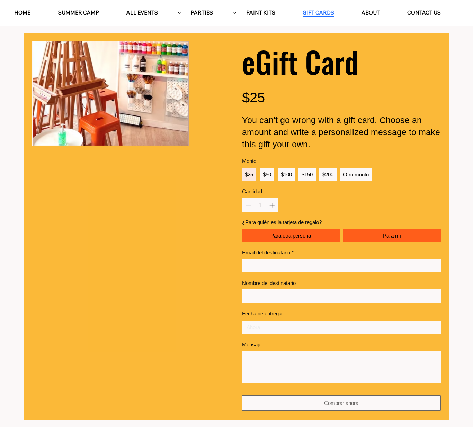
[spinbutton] (260, 205)
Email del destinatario (268, 253)
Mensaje (251, 344)
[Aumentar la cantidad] (272, 205)
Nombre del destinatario (269, 283)
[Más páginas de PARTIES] (235, 13)
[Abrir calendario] (433, 327)
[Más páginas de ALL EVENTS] (179, 13)
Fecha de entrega (262, 313)
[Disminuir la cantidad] (247, 205)
